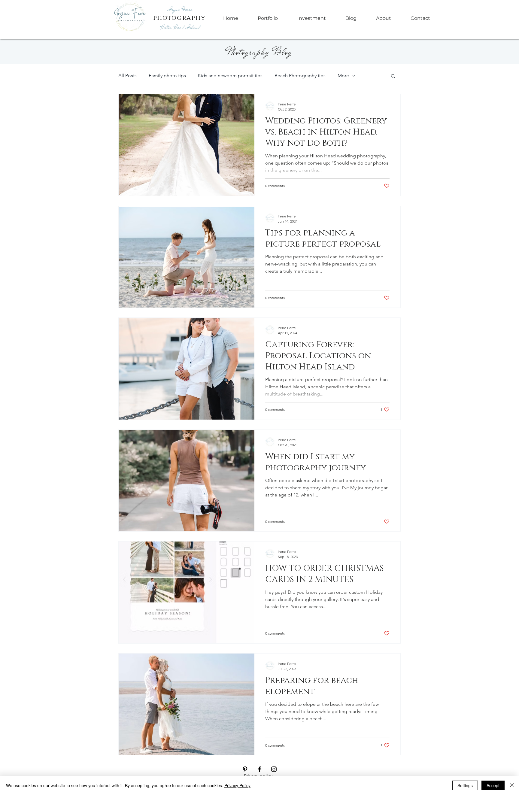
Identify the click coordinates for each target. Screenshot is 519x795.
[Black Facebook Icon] (259, 769)
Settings (465, 785)
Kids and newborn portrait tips (230, 75)
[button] (393, 76)
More (343, 75)
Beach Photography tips (300, 75)
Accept (493, 785)
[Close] (511, 785)
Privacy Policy (237, 785)
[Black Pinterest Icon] (245, 769)
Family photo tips (167, 75)
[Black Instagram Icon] (274, 769)
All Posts (127, 75)
